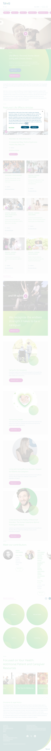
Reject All (34, 127)
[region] (25, 120)
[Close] (42, 111)
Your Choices (11, 127)
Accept (25, 127)
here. (27, 123)
